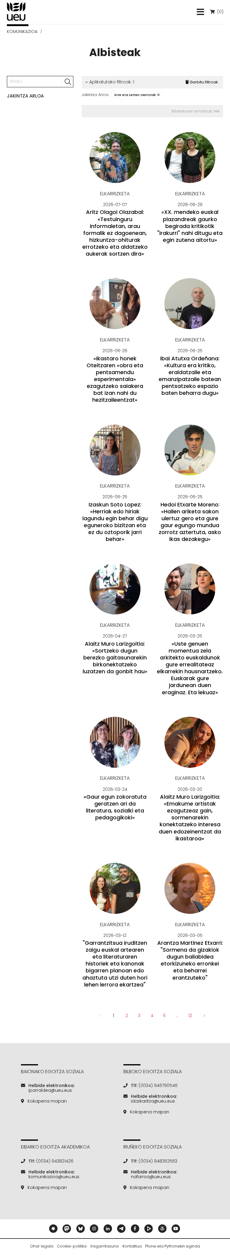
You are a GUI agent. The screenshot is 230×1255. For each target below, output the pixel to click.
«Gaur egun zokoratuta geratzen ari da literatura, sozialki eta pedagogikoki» (115, 807)
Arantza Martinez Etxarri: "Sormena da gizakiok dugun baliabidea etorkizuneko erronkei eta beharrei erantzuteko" (190, 960)
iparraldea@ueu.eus (50, 1090)
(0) (219, 12)
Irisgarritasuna (104, 1246)
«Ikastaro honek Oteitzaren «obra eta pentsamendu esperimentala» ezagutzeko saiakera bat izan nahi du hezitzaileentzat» (115, 379)
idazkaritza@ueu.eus (153, 1101)
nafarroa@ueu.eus (151, 1177)
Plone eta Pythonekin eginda (172, 1246)
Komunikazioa (22, 31)
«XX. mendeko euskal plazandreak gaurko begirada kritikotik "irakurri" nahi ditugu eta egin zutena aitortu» (190, 226)
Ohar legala (41, 1246)
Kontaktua (132, 1246)
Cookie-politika (72, 1246)
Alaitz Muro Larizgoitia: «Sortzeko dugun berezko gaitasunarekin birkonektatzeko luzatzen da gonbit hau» (115, 657)
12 (190, 1016)
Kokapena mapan (47, 1101)
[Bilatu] (67, 81)
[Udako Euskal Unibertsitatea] (16, 11)
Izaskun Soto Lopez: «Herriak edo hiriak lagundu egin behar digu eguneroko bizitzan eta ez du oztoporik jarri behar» (115, 522)
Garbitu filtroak (204, 82)
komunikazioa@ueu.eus (53, 1177)
